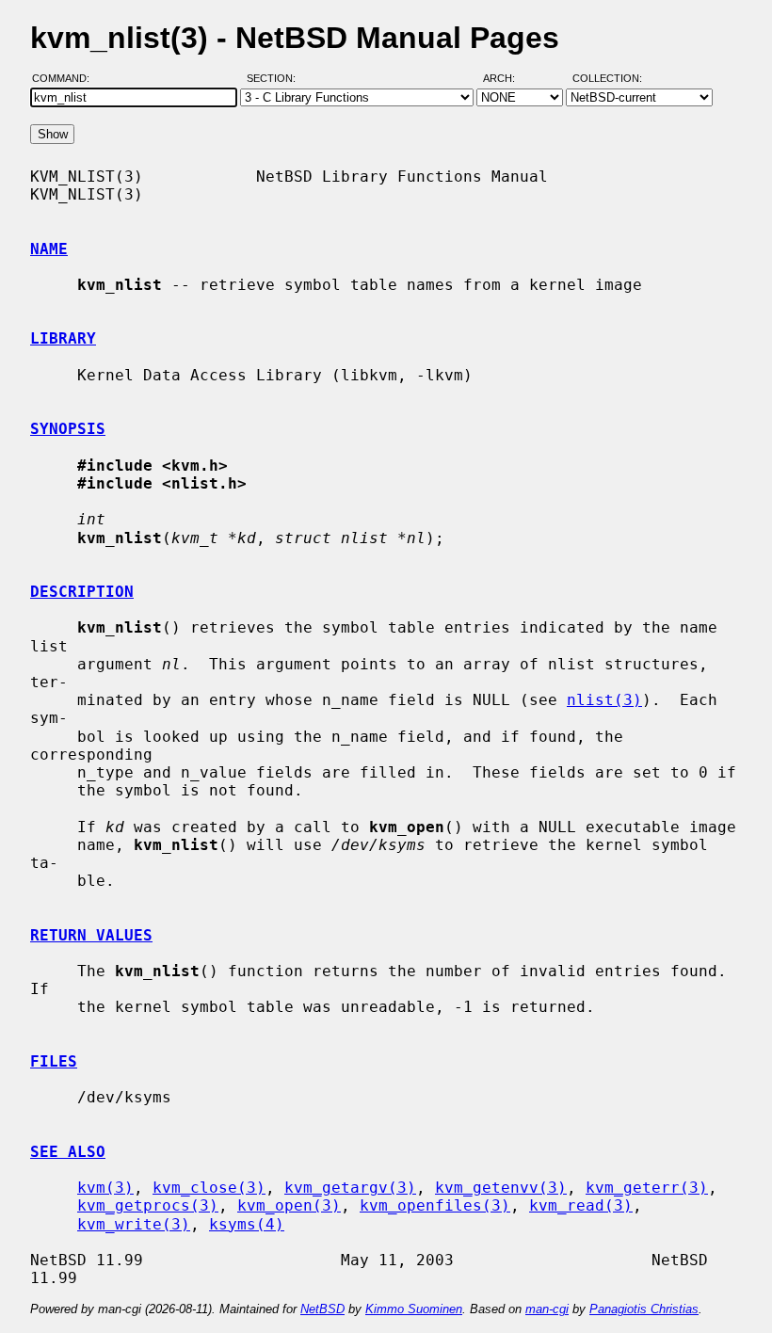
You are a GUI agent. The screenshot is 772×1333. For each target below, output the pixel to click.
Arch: (507, 78)
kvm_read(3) (581, 1205)
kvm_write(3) (133, 1224)
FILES (53, 1061)
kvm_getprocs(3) (147, 1205)
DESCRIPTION (82, 592)
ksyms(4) (246, 1224)
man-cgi (547, 1309)
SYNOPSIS (67, 429)
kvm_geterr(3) (647, 1187)
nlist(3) (604, 700)
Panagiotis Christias (644, 1309)
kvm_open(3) (289, 1205)
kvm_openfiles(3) (435, 1205)
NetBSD (322, 1309)
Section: (275, 78)
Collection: (607, 78)
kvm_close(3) (209, 1187)
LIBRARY (63, 338)
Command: (66, 78)
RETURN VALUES (91, 935)
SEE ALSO (67, 1152)
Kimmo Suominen (413, 1309)
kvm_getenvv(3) (501, 1187)
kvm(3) (105, 1187)
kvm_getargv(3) (350, 1187)
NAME (49, 249)
